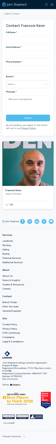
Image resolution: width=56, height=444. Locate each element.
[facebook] (22, 221)
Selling (5, 249)
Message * (11, 92)
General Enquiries (11, 310)
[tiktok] (44, 221)
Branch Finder (9, 302)
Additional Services (12, 262)
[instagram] (29, 221)
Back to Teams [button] (12, 14)
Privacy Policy (9, 328)
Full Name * (11, 32)
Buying (6, 253)
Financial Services (11, 258)
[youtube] (51, 221)
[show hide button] (24, 437)
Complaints (8, 337)
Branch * (10, 77)
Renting (6, 245)
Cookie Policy (9, 324)
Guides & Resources (13, 284)
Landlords (7, 240)
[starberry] (15, 384)
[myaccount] (46, 4)
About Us (7, 275)
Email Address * (14, 47)
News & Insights (11, 280)
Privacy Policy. (28, 128)
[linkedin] (36, 221)
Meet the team (10, 306)
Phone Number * (14, 62)
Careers (6, 288)
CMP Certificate (11, 332)
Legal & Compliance (12, 341)
